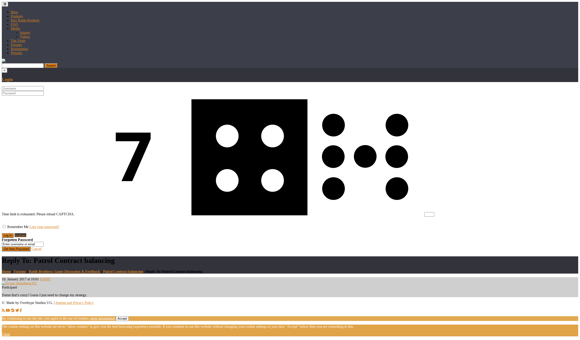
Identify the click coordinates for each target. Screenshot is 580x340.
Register (20, 235)
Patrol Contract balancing (123, 271)
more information (102, 318)
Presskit (16, 53)
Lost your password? (44, 227)
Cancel (36, 249)
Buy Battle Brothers (25, 20)
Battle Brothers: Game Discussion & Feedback (64, 271)
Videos (25, 37)
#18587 (45, 279)
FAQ (14, 24)
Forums (16, 45)
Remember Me (18, 227)
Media (15, 28)
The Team (18, 41)
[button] (3, 61)
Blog (14, 12)
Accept (122, 318)
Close (6, 334)
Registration (19, 49)
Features (17, 16)
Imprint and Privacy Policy (75, 303)
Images (25, 32)
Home (6, 271)
